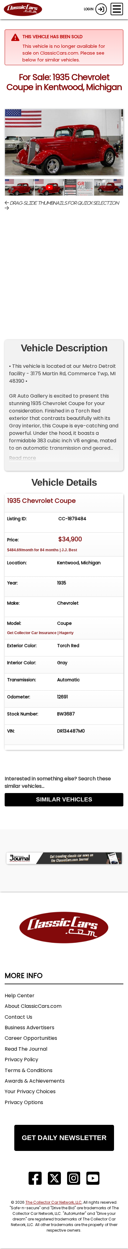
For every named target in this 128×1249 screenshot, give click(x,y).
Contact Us (18, 1017)
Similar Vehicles (64, 799)
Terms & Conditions (29, 1070)
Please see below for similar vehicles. (63, 56)
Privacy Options (24, 1102)
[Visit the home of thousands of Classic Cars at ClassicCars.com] (26, 9)
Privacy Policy (21, 1059)
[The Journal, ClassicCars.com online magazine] (64, 858)
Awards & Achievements (35, 1080)
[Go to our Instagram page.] (73, 1178)
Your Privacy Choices (30, 1091)
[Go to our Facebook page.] (35, 1178)
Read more (22, 458)
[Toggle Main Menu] (117, 9)
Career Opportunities (31, 1038)
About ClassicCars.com (33, 1006)
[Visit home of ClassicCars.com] (64, 936)
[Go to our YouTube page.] (92, 1178)
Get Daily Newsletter (64, 1138)
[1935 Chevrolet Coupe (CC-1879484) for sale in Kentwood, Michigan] (64, 142)
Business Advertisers (29, 1027)
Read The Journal (26, 1049)
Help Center (19, 995)
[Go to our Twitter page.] (54, 1178)
